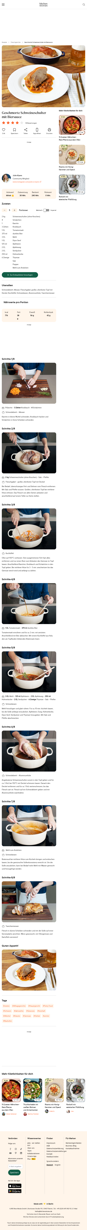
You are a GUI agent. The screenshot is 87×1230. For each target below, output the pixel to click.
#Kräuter (16, 1016)
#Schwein (7, 1011)
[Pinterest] (15, 1153)
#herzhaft (41, 1011)
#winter (46, 1016)
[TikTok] (21, 1149)
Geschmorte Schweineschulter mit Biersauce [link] (38, 42)
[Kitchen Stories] (43, 4)
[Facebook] (10, 1149)
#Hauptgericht (34, 1006)
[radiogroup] (13, 123)
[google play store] (15, 1191)
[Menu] (3, 4)
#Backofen (7, 1021)
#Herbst (37, 1016)
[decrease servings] (4, 210)
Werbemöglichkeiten (73, 1143)
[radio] (3, 123)
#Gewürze (30, 1011)
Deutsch (50, 1165)
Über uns (30, 1148)
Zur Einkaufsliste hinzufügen (21, 275)
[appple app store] (15, 1186)
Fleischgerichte (16, 42)
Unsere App (31, 1156)
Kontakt (49, 1154)
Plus (31, 1159)
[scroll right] (85, 1091)
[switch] (46, 210)
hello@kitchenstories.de (43, 1211)
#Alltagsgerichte (19, 1006)
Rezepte (4, 42)
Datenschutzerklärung (55, 1148)
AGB (48, 1146)
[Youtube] (10, 1153)
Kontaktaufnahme (72, 1148)
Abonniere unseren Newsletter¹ (15, 1159)
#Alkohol (6, 1016)
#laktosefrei (19, 1011)
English (57, 1165)
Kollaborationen (33, 1153)
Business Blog (71, 1146)
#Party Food (48, 1006)
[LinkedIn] (21, 1153)
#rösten (6, 1006)
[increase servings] (14, 210)
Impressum (51, 1143)
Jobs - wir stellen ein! (33, 1144)
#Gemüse (27, 1016)
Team (29, 1151)
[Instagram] (15, 1149)
